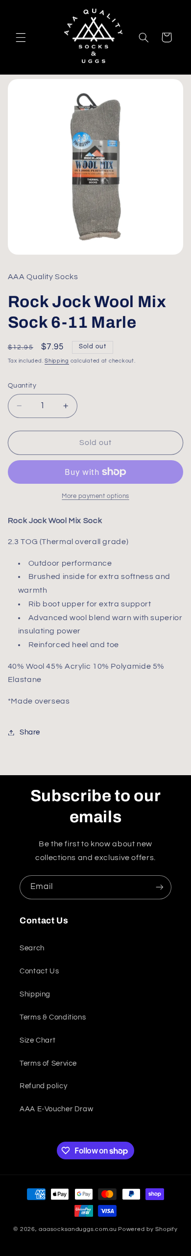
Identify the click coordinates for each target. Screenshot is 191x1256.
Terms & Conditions (53, 1017)
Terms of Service (48, 1063)
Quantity (22, 385)
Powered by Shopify (147, 1229)
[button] (20, 37)
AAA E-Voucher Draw (56, 1109)
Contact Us (39, 971)
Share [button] (30, 732)
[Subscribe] (159, 887)
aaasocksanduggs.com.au (78, 1229)
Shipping (57, 361)
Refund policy (43, 1086)
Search (32, 948)
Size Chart (37, 1040)
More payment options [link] (95, 496)
